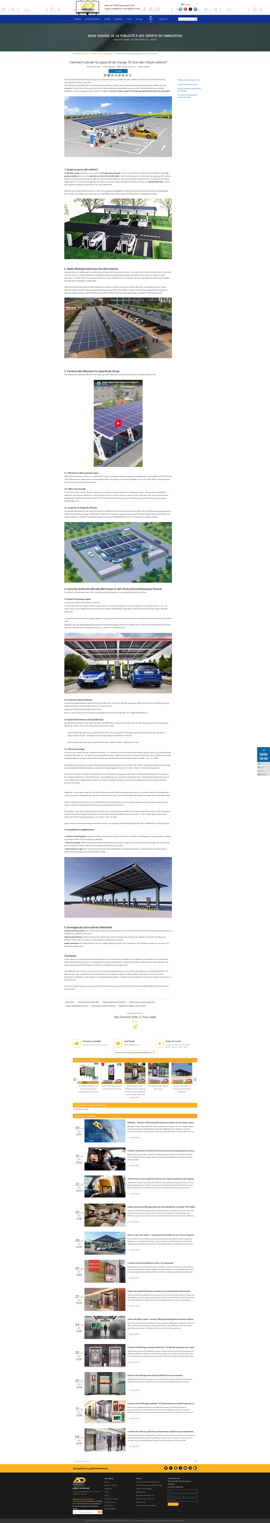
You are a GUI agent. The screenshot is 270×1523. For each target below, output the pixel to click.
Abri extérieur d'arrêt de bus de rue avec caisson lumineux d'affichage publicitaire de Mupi (88, 1089)
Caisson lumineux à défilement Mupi (149, 1485)
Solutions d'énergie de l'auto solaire (77, 1006)
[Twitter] (190, 9)
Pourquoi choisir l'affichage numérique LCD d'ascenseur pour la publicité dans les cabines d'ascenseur (161, 1403)
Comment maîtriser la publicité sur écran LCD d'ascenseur (150, 1263)
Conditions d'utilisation (177, 1521)
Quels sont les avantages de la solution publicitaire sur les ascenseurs (154, 1375)
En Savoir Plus (134, 1137)
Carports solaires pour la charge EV (114, 1002)
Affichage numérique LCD (145, 1495)
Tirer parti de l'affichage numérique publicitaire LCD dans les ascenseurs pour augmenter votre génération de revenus (161, 1347)
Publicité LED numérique (145, 1499)
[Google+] (185, 9)
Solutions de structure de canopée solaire (142, 1002)
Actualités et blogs (111, 1499)
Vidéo (106, 1495)
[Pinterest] (195, 1468)
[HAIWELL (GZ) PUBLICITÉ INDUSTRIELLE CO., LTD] (79, 1482)
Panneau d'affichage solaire (146, 1505)
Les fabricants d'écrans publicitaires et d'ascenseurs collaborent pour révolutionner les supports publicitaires (161, 1431)
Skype (261, 771)
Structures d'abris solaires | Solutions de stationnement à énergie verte (182, 1089)
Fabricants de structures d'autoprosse (103, 1006)
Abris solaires (70, 1002)
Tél (261, 764)
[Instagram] (190, 1468)
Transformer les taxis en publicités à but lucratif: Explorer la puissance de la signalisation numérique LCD (161, 1178)
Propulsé (146, 67)
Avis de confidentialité (162, 1521)
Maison (107, 1482)
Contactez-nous (110, 1502)
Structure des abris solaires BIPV (88, 1002)
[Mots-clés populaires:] (195, 19)
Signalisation (140, 1502)
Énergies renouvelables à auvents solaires (132, 1006)
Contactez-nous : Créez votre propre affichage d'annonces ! (133, 1052)
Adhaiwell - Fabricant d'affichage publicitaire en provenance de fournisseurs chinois (160, 1122)
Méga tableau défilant (144, 1488)
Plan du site (108, 1505)
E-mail (262, 767)
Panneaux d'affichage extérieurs (147, 1482)
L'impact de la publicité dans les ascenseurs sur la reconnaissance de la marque (158, 1291)
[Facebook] (195, 9)
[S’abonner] (100, 1512)
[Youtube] (185, 1468)
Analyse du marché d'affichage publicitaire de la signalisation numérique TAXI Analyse (161, 1207)
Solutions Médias (110, 1485)
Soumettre (174, 1504)
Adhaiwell (107, 1488)
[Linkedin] (180, 9)
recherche (195, 1461)
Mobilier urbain (141, 1492)
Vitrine (106, 1492)
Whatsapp (263, 774)
